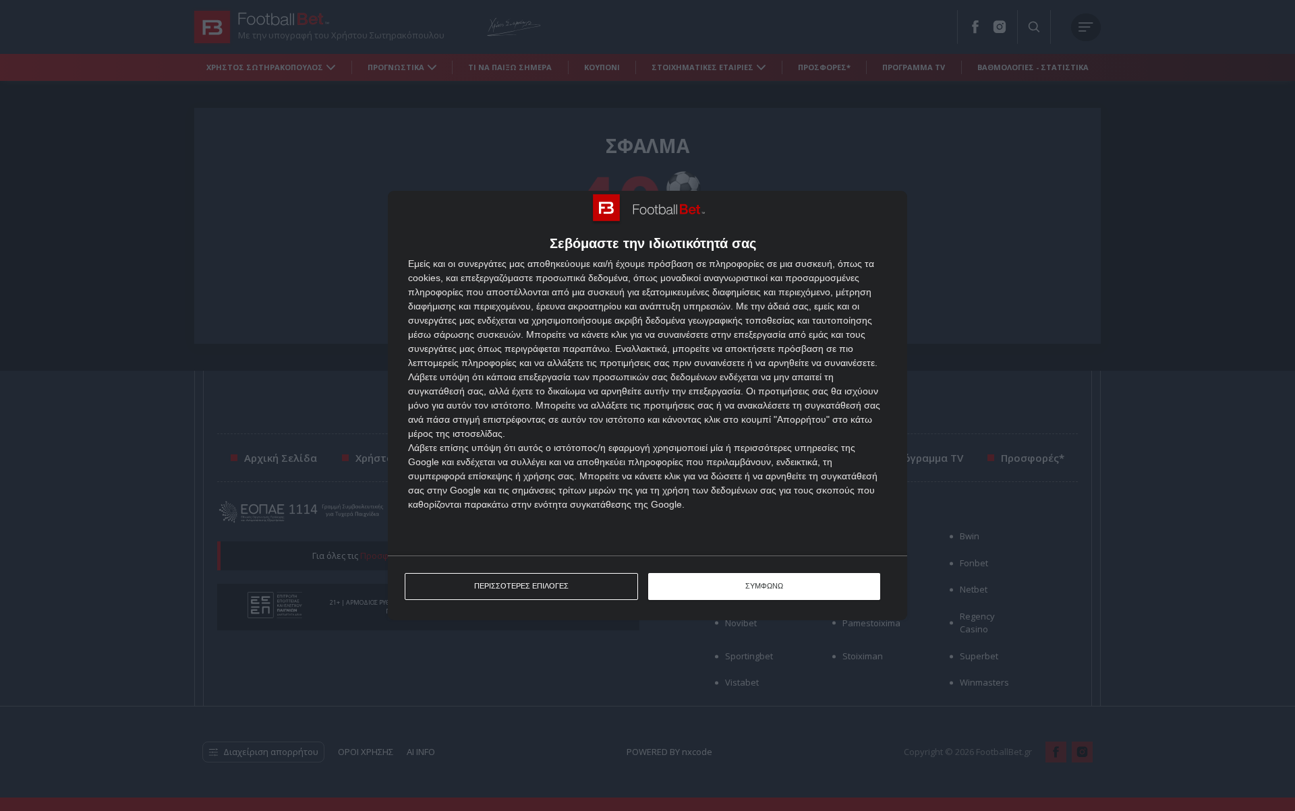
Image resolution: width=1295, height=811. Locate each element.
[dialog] (647, 405)
